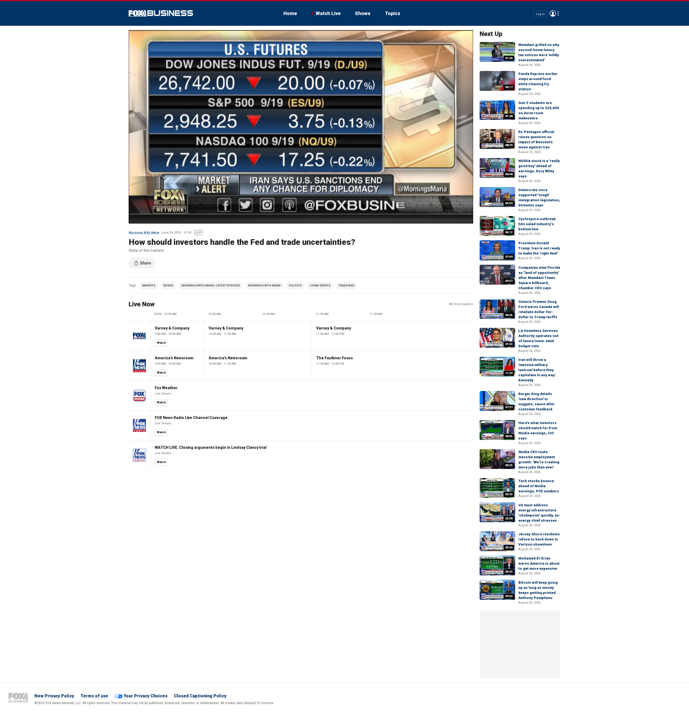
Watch (161, 343)
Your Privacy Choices (145, 695)
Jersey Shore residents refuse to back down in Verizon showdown (539, 539)
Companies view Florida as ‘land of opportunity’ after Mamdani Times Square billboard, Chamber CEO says (539, 278)
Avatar (553, 13)
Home (290, 13)
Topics (392, 13)
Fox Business (161, 13)
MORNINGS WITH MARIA (264, 285)
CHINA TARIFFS (320, 285)
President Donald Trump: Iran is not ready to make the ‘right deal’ (539, 248)
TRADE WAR (346, 285)
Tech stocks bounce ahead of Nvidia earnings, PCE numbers (538, 486)
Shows (362, 13)
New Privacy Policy (54, 695)
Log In (540, 14)
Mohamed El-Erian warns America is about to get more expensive (539, 563)
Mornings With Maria (144, 232)
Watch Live (328, 13)
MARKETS (148, 285)
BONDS (168, 285)
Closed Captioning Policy (200, 695)
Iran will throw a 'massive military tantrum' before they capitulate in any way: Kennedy (537, 370)
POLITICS (295, 285)
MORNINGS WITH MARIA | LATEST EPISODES (210, 285)
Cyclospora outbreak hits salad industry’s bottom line (537, 224)
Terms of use (94, 695)
